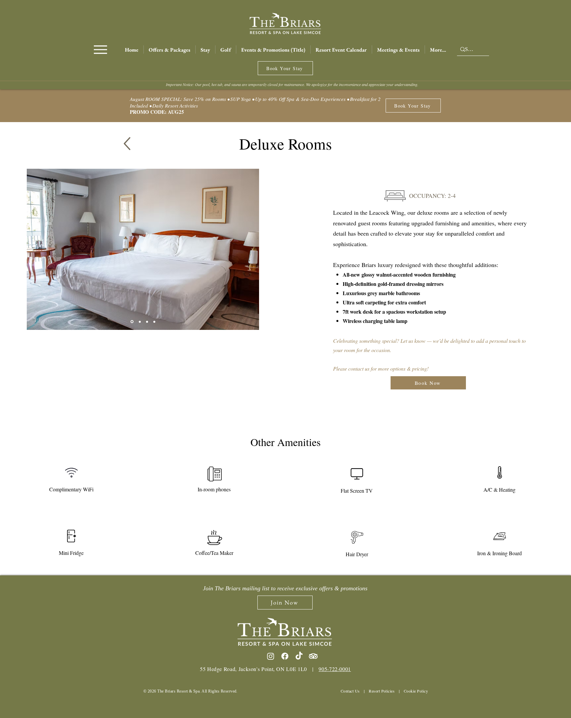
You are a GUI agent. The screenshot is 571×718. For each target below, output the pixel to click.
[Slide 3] (140, 322)
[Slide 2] (132, 321)
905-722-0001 (335, 668)
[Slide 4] (147, 322)
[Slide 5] (154, 322)
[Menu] (100, 49)
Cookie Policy (416, 691)
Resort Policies (382, 691)
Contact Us (350, 691)
